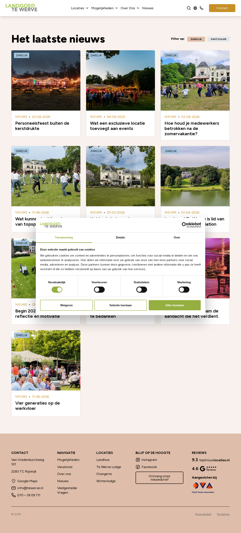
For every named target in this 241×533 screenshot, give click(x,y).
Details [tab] (120, 237)
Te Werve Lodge (108, 467)
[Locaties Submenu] (87, 8)
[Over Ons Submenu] (138, 8)
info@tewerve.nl (30, 488)
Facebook (149, 467)
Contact (222, 8)
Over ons (64, 474)
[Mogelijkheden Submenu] (116, 8)
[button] (196, 39)
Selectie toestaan (120, 305)
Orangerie (104, 474)
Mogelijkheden (102, 8)
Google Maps (27, 481)
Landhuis (103, 460)
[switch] (99, 289)
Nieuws (147, 8)
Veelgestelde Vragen (67, 490)
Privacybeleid (203, 514)
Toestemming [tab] (64, 237)
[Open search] (189, 8)
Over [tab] (177, 237)
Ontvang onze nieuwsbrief (159, 478)
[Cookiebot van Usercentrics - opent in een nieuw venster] (184, 225)
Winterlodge (106, 481)
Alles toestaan (174, 305)
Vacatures (64, 467)
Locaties (77, 8)
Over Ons (128, 8)
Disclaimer (223, 514)
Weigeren (66, 305)
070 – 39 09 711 (28, 495)
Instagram (149, 460)
